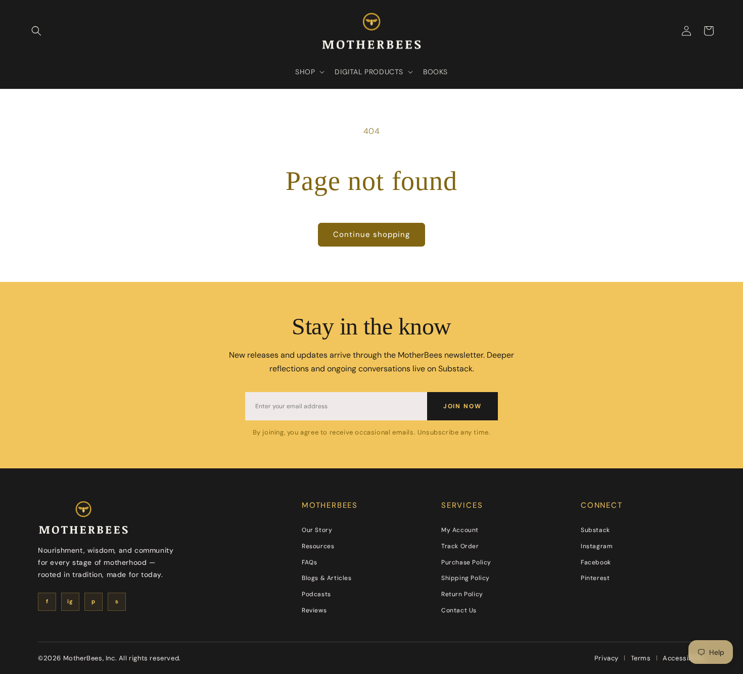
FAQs (309, 562)
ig (70, 601)
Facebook (596, 562)
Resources (318, 546)
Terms (641, 658)
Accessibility (684, 658)
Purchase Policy (466, 562)
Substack (595, 530)
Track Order (460, 546)
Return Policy (462, 594)
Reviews (314, 610)
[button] (36, 31)
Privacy (606, 658)
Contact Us (459, 610)
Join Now (462, 406)
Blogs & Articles (327, 578)
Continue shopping (371, 234)
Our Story (317, 530)
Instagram (597, 546)
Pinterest (595, 578)
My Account (460, 530)
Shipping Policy (465, 578)
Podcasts (316, 594)
